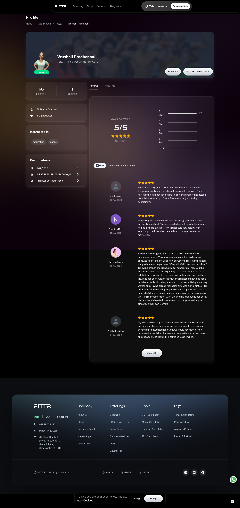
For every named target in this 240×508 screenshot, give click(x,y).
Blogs (81, 422)
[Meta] (203, 472)
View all (152, 353)
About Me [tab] (110, 85)
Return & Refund (183, 436)
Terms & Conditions (184, 415)
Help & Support (86, 436)
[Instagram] (186, 472)
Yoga (59, 23)
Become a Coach (87, 429)
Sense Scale (116, 429)
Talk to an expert (158, 6)
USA (48, 417)
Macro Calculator (151, 422)
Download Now (180, 6)
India (36, 417)
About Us (83, 415)
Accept (153, 498)
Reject (136, 498)
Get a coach (44, 23)
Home (29, 23)
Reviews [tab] (93, 85)
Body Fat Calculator (152, 429)
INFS (112, 443)
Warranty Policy (182, 429)
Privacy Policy (181, 422)
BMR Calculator (150, 415)
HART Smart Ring (119, 422)
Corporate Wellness (120, 436)
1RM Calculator (150, 436)
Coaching (115, 415)
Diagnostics (116, 451)
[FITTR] (60, 6)
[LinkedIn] (194, 472)
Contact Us (84, 443)
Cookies (88, 500)
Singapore (62, 417)
